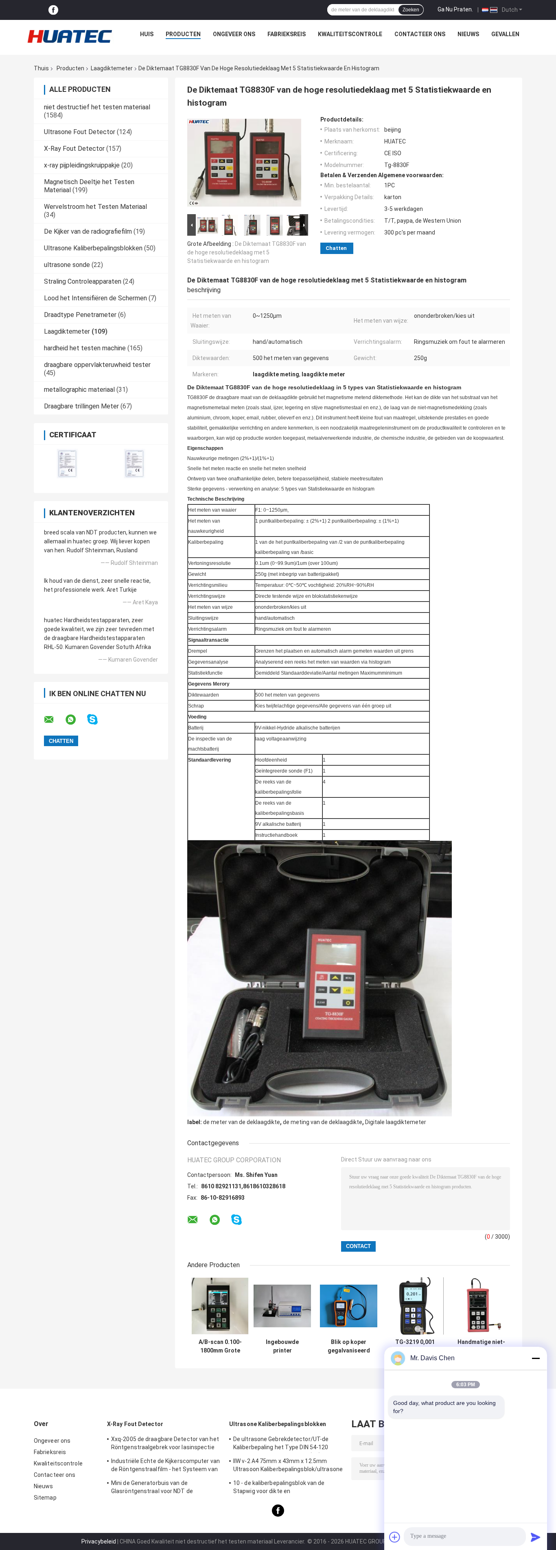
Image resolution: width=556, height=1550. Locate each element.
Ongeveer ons (234, 34)
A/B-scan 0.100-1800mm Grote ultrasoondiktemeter (220, 1346)
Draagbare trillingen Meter (81, 406)
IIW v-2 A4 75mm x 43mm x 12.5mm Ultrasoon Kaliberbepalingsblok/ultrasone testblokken (288, 1466)
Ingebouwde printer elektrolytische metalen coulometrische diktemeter (282, 1346)
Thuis (41, 68)
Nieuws (468, 34)
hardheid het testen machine (85, 348)
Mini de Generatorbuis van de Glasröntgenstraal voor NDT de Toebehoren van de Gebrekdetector (158, 1488)
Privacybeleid (98, 1541)
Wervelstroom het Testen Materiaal (95, 207)
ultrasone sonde (67, 265)
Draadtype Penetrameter (80, 315)
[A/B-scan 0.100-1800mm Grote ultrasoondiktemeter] (220, 1306)
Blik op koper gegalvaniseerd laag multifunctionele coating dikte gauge (348, 1346)
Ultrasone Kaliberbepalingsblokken (93, 248)
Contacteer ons (419, 34)
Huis (146, 34)
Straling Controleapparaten (82, 281)
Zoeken (411, 10)
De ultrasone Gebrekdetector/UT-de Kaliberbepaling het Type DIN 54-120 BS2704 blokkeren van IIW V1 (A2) (280, 1444)
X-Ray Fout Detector (74, 148)
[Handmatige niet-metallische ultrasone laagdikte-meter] (481, 1306)
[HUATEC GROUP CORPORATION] (69, 36)
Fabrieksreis (286, 34)
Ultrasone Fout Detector (79, 132)
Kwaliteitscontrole (350, 34)
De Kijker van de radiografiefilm (88, 231)
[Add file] (395, 1537)
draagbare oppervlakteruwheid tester (97, 365)
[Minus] (536, 1358)
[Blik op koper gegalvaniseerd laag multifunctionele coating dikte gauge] (348, 1306)
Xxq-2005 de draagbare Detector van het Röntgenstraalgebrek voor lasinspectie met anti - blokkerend (165, 1444)
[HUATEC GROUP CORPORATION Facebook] (53, 10)
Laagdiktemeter (112, 68)
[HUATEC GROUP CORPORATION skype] (97, 719)
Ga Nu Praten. (455, 9)
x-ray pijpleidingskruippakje (82, 165)
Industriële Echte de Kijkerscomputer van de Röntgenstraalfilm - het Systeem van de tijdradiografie (165, 1466)
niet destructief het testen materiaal (97, 107)
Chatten (336, 248)
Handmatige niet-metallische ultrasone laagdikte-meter (481, 1346)
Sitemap (45, 1497)
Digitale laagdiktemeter (395, 1122)
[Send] (535, 1537)
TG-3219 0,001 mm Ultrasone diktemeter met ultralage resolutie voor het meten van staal (415, 1346)
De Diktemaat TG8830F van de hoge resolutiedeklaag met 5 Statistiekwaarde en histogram (246, 252)
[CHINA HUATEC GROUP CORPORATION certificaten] (67, 463)
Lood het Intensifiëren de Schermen (95, 298)
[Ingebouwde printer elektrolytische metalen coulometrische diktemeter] (282, 1306)
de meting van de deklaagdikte (322, 1122)
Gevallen (505, 34)
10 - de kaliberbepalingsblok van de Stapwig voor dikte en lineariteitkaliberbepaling (279, 1488)
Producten (183, 34)
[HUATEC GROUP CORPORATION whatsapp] (76, 719)
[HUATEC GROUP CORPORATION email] (54, 719)
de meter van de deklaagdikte (241, 1122)
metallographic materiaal (79, 389)
